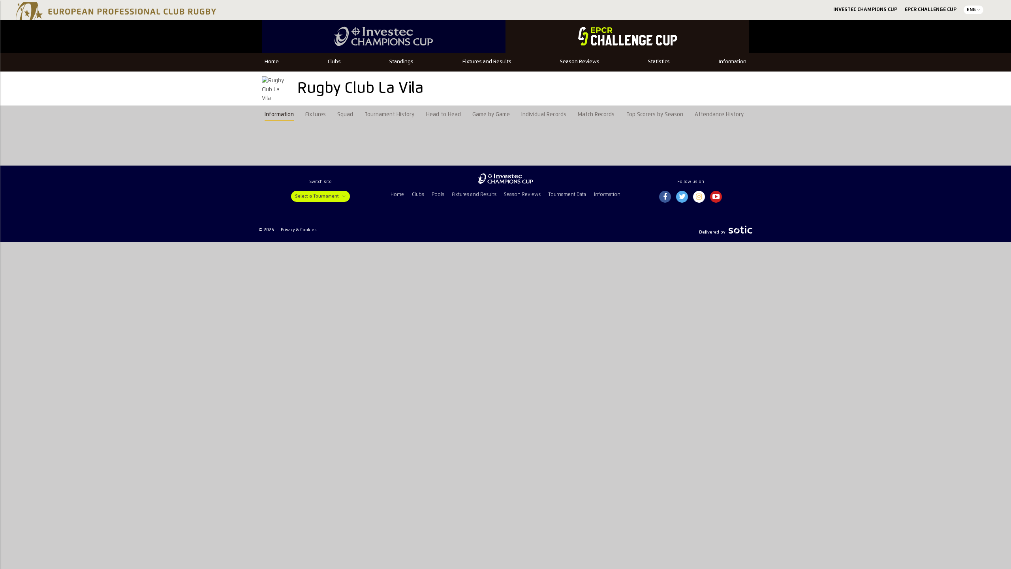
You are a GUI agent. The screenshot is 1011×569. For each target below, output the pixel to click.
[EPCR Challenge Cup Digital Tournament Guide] (627, 36)
